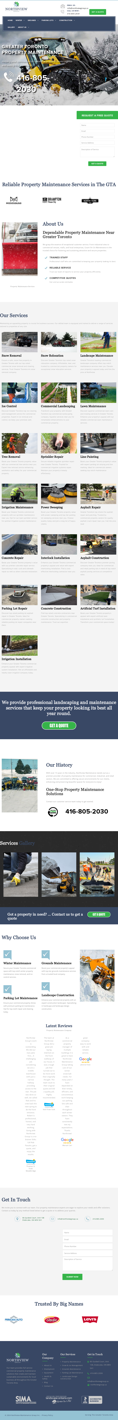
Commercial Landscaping (58, 406)
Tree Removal (11, 456)
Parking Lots (48, 20)
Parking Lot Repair (14, 608)
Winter (19, 20)
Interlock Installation (55, 557)
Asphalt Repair (90, 507)
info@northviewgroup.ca (77, 8)
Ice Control (9, 406)
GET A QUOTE (98, 12)
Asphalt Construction (94, 557)
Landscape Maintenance (96, 355)
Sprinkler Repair (52, 456)
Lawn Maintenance (93, 406)
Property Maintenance (71, 1300)
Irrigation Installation (16, 658)
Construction (66, 20)
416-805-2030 (73, 14)
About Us (22, 27)
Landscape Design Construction (68, 1316)
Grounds (32, 20)
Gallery (11, 27)
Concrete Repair (13, 557)
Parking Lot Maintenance (20, 998)
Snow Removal (11, 355)
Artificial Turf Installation (97, 608)
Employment (49, 1307)
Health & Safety (46, 1316)
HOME (10, 20)
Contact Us (48, 1324)
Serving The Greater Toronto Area (99, 1353)
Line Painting (89, 456)
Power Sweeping (52, 507)
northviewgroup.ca (98, 1323)
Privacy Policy (47, 1354)
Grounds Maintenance (56, 963)
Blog (46, 1321)
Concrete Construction (56, 608)
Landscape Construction (58, 995)
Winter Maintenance (17, 963)
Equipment (48, 1311)
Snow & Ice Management (72, 1304)
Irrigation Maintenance (17, 507)
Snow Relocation (52, 355)
